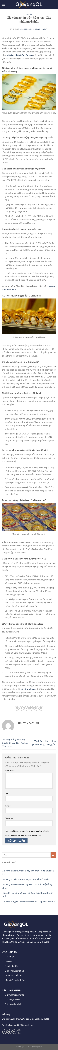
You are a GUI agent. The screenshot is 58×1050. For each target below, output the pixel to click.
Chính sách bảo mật (14, 975)
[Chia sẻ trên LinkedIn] (41, 708)
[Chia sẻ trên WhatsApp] (17, 708)
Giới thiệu (9, 956)
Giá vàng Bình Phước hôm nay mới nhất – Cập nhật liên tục (28, 872)
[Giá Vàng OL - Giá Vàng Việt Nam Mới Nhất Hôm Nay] (29, 4)
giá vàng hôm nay (29, 689)
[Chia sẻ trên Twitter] (26, 708)
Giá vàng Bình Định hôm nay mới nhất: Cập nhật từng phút (27, 886)
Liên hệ (8, 961)
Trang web (9, 818)
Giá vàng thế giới (13, 1004)
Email (8, 806)
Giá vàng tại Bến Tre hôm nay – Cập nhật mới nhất (25, 879)
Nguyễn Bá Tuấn (41, 29)
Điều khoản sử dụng (14, 970)
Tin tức (29, 14)
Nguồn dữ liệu (12, 966)
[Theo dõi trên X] (4, 1031)
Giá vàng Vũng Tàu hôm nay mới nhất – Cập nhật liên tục (28, 901)
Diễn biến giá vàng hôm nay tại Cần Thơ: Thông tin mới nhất (27, 895)
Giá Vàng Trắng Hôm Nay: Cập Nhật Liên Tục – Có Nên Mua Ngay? (15, 742)
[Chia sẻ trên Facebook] (21, 708)
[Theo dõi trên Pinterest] (9, 1031)
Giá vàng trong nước (14, 994)
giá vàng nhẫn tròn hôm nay (20, 55)
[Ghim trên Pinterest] (36, 708)
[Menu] (3, 4)
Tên (7, 793)
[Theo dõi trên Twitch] (19, 1031)
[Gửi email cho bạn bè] (31, 708)
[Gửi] (53, 855)
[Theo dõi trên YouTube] (14, 1031)
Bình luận (10, 770)
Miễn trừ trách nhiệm (15, 980)
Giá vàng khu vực (13, 999)
